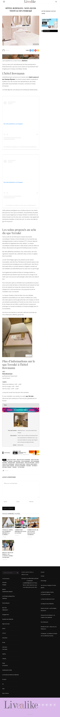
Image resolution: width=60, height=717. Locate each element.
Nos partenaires (44, 622)
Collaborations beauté (7, 591)
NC (3, 684)
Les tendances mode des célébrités (10, 674)
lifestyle (4, 658)
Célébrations (5, 610)
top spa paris (21, 467)
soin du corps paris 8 (31, 464)
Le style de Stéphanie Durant (47, 599)
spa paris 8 (34, 465)
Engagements (5, 614)
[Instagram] (54, 704)
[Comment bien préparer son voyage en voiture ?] (21, 522)
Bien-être (4, 607)
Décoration (4, 637)
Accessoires (5, 665)
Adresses (4, 582)
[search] (56, 1)
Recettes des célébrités (7, 619)
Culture (4, 633)
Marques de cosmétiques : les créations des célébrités (48, 616)
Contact (42, 576)
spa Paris (28, 465)
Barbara (7, 50)
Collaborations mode (7, 670)
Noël (3, 688)
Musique (4, 679)
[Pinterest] (50, 704)
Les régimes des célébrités (47, 603)
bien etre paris (35, 459)
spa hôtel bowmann (20, 465)
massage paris (11, 462)
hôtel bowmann (25, 461)
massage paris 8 (20, 462)
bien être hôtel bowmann (23, 459)
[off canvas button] (4, 2)
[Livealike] (21, 705)
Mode (3, 663)
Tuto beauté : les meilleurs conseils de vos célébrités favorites (49, 634)
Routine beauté (5, 603)
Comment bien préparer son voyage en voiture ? (20, 531)
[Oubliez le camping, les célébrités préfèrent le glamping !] (8, 522)
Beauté (4, 589)
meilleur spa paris (29, 462)
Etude (3, 642)
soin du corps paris (20, 464)
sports (3, 628)
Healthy (4, 654)
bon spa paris (17, 461)
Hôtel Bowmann (7, 374)
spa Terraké (29, 396)
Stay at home (5, 693)
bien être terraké (7, 461)
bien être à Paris (11, 459)
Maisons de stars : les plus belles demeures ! (48, 609)
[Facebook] (39, 704)
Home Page (43, 580)
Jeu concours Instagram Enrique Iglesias (48, 586)
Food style (4, 649)
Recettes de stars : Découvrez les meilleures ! (48, 627)
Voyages (4, 584)
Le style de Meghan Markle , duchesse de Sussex (47, 593)
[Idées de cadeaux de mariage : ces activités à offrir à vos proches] (8, 545)
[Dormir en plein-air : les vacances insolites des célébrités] (33, 522)
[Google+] (46, 704)
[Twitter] (42, 704)
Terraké (14, 467)
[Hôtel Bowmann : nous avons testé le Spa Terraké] (20, 30)
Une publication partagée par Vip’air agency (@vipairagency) (21, 205)
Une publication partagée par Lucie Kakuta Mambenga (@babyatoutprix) (22, 146)
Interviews (4, 647)
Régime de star (6, 623)
